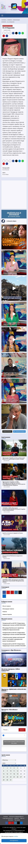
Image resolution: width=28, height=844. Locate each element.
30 (7, 780)
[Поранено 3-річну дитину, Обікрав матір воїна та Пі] (14, 314)
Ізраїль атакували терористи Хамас (13, 533)
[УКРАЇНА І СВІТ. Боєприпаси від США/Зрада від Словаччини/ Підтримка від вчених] (14, 569)
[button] (2, 15)
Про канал (17, 820)
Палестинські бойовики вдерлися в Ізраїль (12, 556)
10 (10, 771)
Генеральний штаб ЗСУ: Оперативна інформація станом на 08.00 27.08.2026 (14, 645)
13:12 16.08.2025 (7, 486)
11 (14, 771)
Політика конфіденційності (16, 816)
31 (10, 780)
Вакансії (17, 818)
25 (14, 777)
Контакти (10, 820)
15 (3, 774)
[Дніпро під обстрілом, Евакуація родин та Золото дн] (14, 390)
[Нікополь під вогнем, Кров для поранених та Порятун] (14, 365)
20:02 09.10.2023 (7, 558)
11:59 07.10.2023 (7, 583)
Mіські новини (7, 606)
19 (17, 774)
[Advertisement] (14, 194)
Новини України (6, 454)
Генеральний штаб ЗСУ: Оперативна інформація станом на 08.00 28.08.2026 (14, 633)
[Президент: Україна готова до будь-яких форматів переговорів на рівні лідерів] (14, 448)
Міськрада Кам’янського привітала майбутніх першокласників (13, 629)
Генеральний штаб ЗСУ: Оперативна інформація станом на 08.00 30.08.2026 (14, 624)
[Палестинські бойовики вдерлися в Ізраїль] (14, 546)
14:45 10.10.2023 (7, 534)
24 (10, 777)
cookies (16, 836)
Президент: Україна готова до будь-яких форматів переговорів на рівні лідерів (14, 458)
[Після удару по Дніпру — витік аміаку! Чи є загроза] (14, 416)
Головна (5, 816)
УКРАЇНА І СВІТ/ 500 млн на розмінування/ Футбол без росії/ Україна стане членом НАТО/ (14, 509)
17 (10, 774)
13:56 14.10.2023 (7, 511)
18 (14, 774)
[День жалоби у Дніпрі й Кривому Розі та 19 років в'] (14, 262)
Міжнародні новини (7, 25)
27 (21, 777)
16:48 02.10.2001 (7, 30)
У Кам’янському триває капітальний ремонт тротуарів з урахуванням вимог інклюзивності (14, 639)
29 (3, 780)
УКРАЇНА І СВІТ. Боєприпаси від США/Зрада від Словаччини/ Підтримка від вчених (13, 581)
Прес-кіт (22, 818)
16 (7, 774)
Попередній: (6, 168)
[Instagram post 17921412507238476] (14, 288)
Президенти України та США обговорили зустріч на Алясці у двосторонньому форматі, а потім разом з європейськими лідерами (14, 483)
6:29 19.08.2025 (6, 460)
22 (3, 777)
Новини (15, 452)
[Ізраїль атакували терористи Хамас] (14, 523)
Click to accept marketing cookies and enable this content (14, 742)
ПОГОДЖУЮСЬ (14, 840)
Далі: (5, 173)
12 (17, 771)
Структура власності (8, 818)
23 (7, 777)
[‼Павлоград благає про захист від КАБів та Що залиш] (14, 237)
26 (17, 777)
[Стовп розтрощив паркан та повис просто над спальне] (14, 339)
